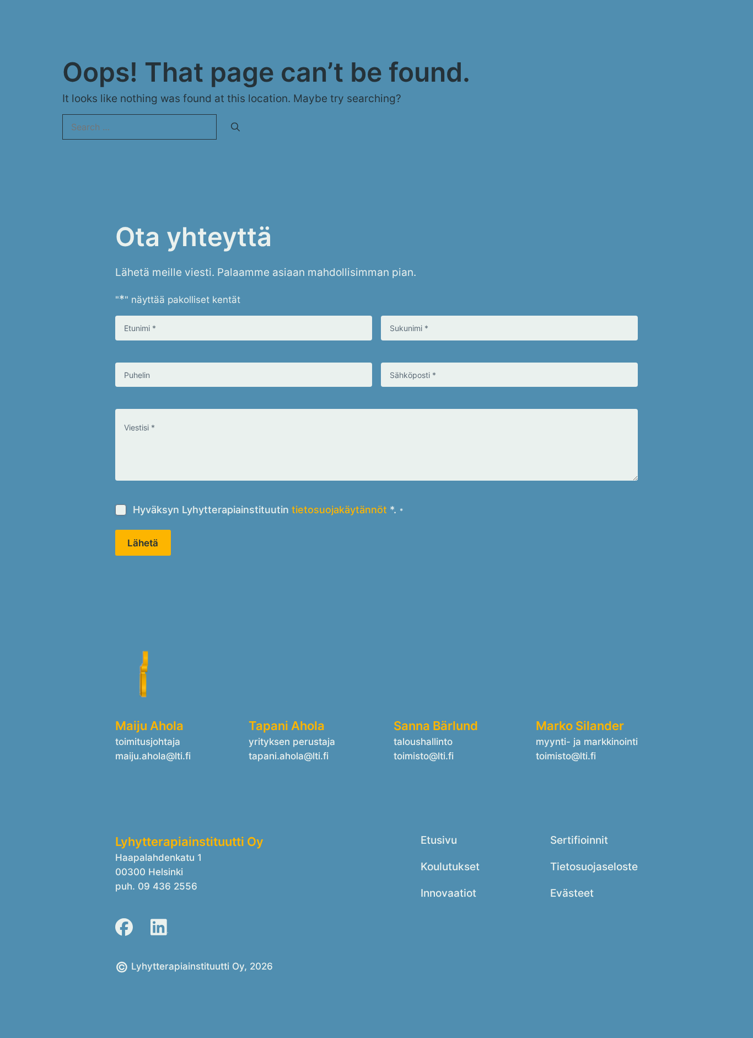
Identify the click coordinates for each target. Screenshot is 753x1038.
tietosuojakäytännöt (339, 509)
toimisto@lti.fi (424, 756)
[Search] (235, 127)
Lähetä (142, 543)
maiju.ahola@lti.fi (153, 756)
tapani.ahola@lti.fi (289, 756)
